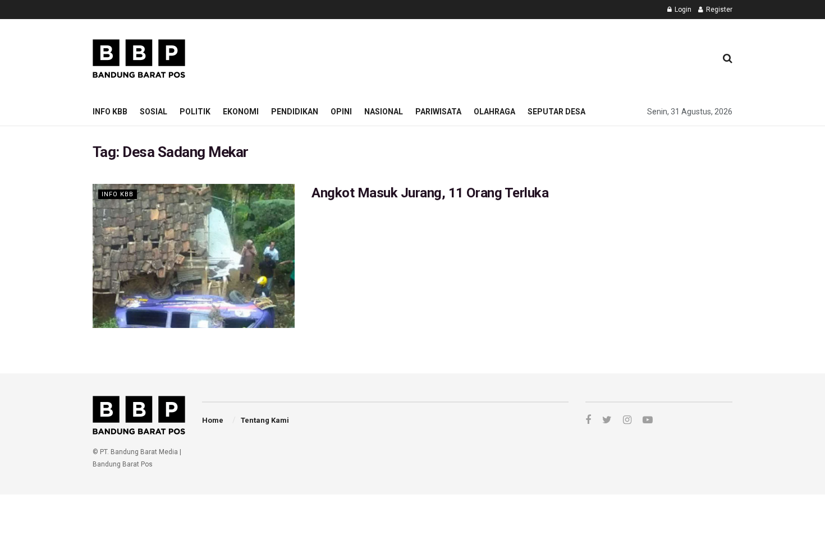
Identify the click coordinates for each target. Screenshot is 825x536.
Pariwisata (438, 111)
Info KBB (110, 111)
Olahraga (494, 111)
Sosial (153, 111)
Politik (195, 111)
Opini (341, 111)
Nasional (383, 111)
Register (718, 9)
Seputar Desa (556, 111)
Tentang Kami (265, 420)
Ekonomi (241, 111)
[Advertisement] (503, 56)
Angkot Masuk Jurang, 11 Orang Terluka (429, 193)
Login (682, 9)
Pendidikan (294, 111)
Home (212, 420)
